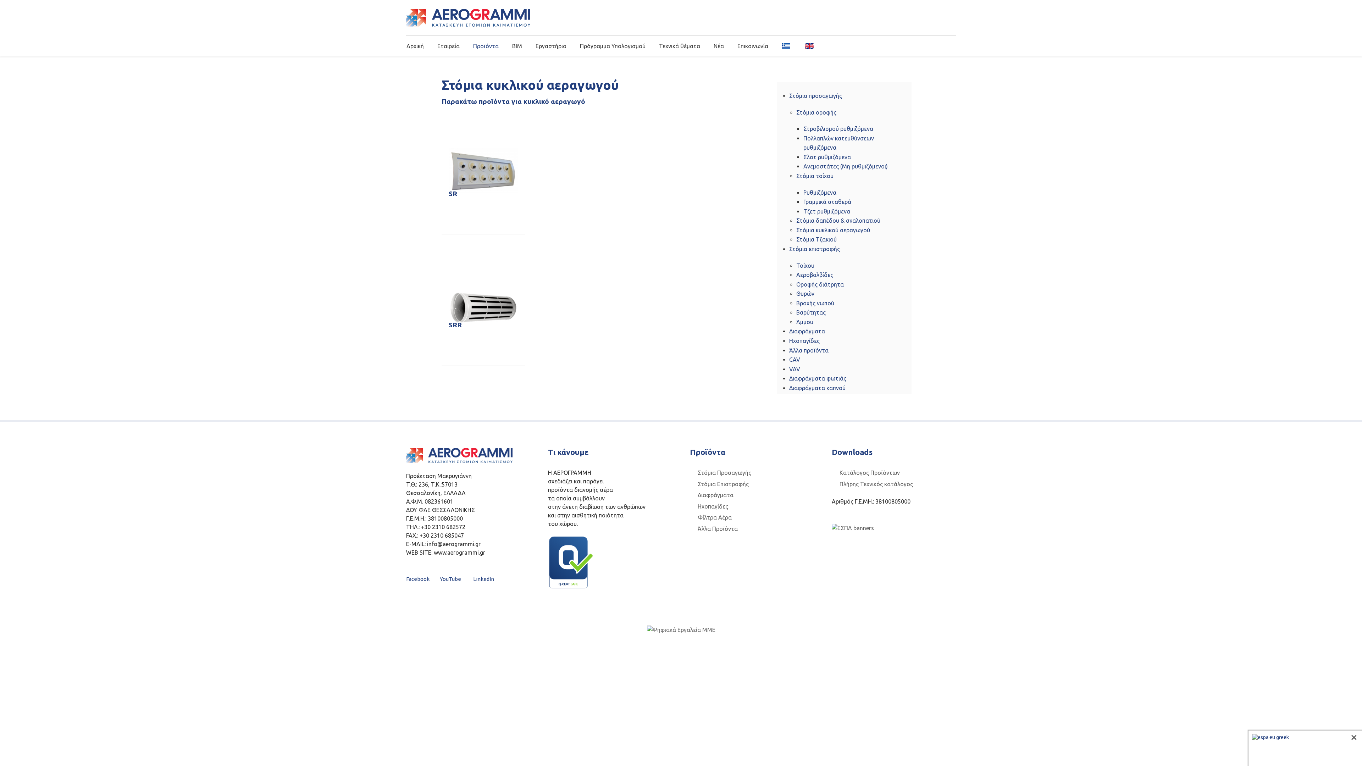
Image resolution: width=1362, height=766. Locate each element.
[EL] (787, 45)
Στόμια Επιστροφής (723, 484)
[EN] (807, 45)
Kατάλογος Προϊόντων (870, 473)
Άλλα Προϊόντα (718, 529)
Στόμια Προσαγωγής (724, 473)
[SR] (483, 170)
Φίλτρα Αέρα (715, 517)
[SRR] (483, 308)
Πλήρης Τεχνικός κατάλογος (876, 484)
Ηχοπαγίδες (713, 506)
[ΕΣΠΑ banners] (853, 527)
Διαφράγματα (715, 495)
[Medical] (468, 18)
